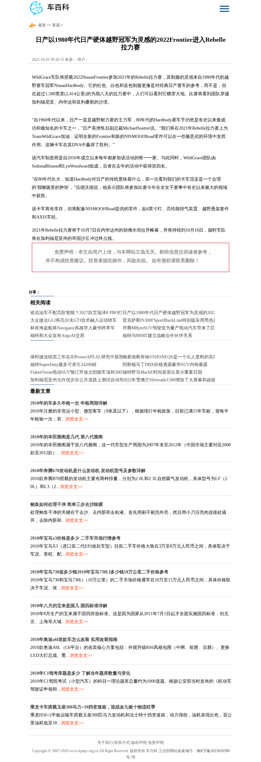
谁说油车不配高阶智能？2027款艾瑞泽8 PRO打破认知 (83, 312)
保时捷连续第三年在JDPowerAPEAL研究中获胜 (76, 357)
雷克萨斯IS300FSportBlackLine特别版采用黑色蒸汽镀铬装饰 (181, 320)
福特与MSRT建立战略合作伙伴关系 (157, 335)
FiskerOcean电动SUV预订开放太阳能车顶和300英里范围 (84, 372)
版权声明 (138, 742)
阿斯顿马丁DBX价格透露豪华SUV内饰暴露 (165, 364)
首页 (42, 25)
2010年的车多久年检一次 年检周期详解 (68, 403)
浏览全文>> (76, 419)
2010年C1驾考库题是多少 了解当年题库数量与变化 (80, 673)
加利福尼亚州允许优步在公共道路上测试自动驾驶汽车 (83, 379)
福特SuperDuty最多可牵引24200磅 (63, 364)
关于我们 (105, 742)
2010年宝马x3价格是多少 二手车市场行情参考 (75, 538)
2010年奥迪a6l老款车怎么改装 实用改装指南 (73, 639)
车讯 (56, 25)
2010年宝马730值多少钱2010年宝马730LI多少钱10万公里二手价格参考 (99, 572)
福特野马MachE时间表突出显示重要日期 (162, 372)
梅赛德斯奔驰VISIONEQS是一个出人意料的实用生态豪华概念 (183, 357)
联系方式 (122, 742)
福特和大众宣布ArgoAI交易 (57, 335)
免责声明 (155, 742)
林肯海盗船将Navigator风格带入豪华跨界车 (72, 328)
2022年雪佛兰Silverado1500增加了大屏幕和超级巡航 (173, 379)
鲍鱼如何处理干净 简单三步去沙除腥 (66, 504)
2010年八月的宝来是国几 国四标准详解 (68, 605)
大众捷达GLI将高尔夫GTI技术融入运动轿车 (73, 320)
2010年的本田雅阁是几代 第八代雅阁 (66, 437)
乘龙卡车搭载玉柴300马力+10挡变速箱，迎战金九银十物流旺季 (92, 707)
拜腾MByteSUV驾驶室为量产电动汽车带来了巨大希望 (175, 328)
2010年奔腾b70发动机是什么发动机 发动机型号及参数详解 (87, 470)
